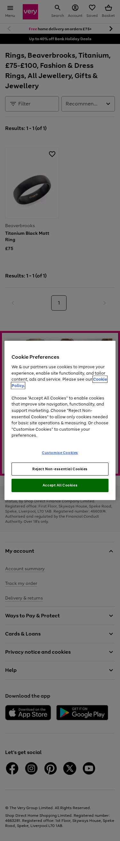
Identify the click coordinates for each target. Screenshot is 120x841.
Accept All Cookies (60, 485)
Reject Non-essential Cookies (60, 468)
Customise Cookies (60, 452)
